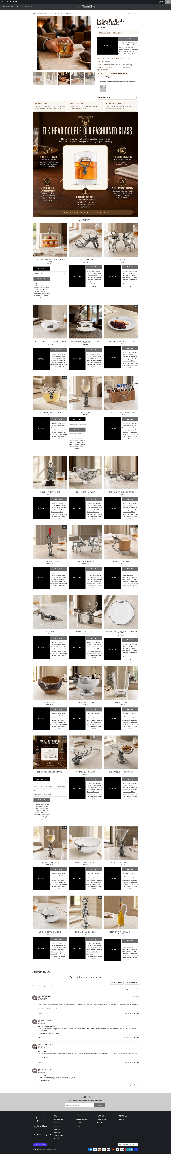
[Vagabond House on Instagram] (7, 1)
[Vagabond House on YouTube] (16, 1)
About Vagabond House (82, 1119)
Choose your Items (41, 779)
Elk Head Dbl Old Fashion (44, 1058)
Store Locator (57, 1123)
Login (161, 1)
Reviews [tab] (35, 986)
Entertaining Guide (59, 1119)
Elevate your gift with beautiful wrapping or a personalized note (118, 81)
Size (34, 783)
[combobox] (161, 7)
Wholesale (57, 1129)
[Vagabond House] (86, 6)
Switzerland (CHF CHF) (127, 1144)
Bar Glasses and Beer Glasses (119, 73)
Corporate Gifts (58, 1126)
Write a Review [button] (133, 982)
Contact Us (78, 1123)
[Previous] (34, 43)
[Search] (167, 7)
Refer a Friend (100, 1123)
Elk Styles (107, 77)
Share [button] (41, 1013)
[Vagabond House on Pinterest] (10, 1)
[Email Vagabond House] (2, 1)
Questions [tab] (47, 986)
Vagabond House (41, 1149)
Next (135, 13)
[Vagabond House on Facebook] (5, 1)
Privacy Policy (57, 1132)
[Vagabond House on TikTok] (13, 1)
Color (34, 791)
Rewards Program (101, 1119)
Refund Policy (57, 1138)
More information (104, 97)
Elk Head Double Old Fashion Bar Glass (48, 1009)
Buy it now (128, 38)
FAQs (119, 1123)
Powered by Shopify (51, 1149)
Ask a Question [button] (117, 982)
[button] (10, 7)
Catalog (78, 1126)
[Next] (94, 43)
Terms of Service (58, 1135)
